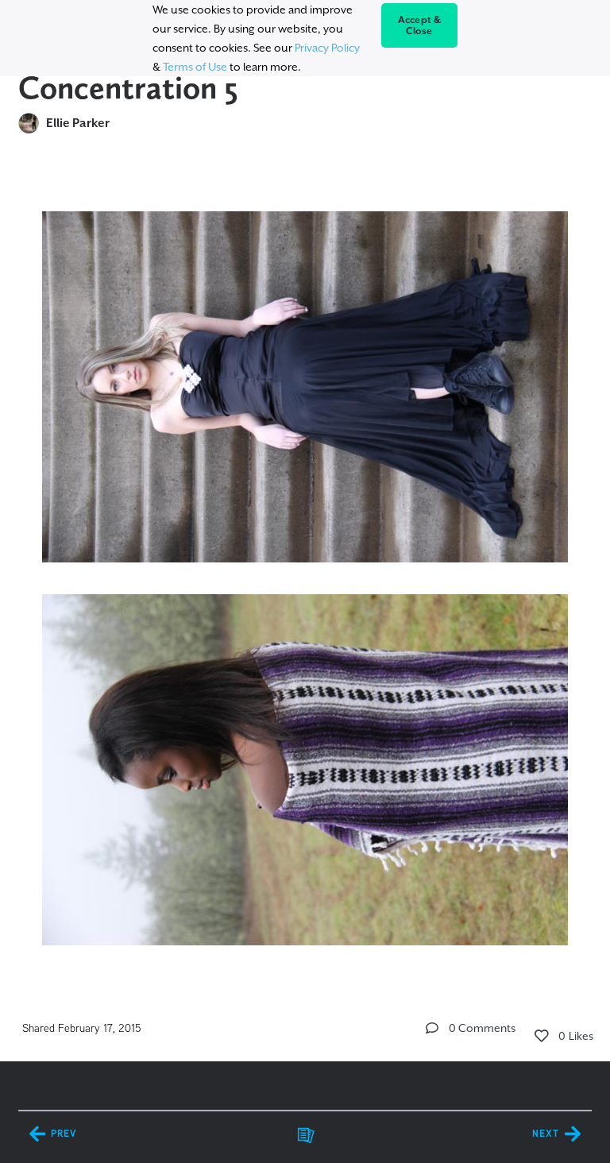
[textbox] (305, 571)
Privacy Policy (327, 47)
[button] (432, 1028)
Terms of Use (195, 66)
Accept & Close (420, 25)
